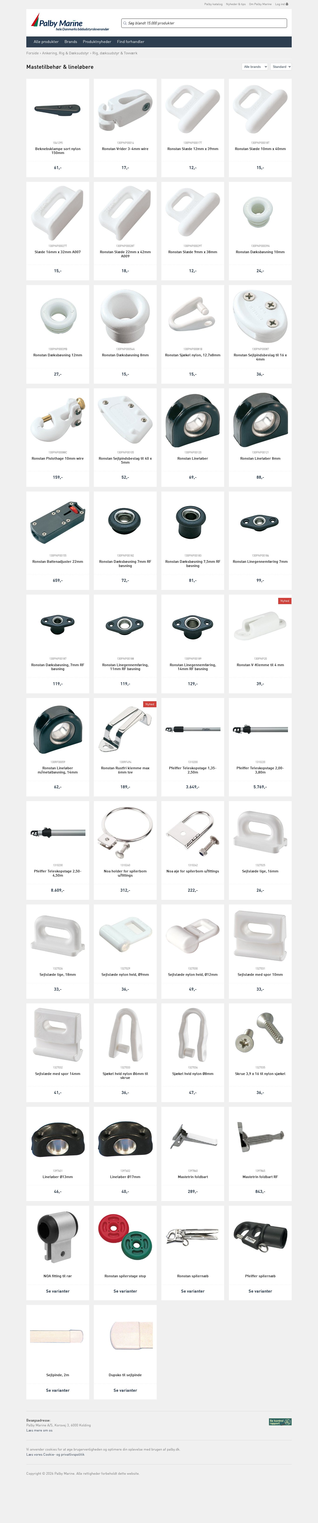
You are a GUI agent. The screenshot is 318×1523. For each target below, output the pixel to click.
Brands (70, 42)
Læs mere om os (39, 1430)
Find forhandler (130, 42)
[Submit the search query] (125, 23)
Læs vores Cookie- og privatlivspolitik (55, 1455)
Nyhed (285, 601)
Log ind (280, 4)
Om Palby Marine (260, 4)
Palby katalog (213, 4)
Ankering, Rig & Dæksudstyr (65, 53)
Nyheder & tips (236, 4)
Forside (32, 53)
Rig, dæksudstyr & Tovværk (115, 53)
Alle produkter (46, 42)
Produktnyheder (97, 42)
